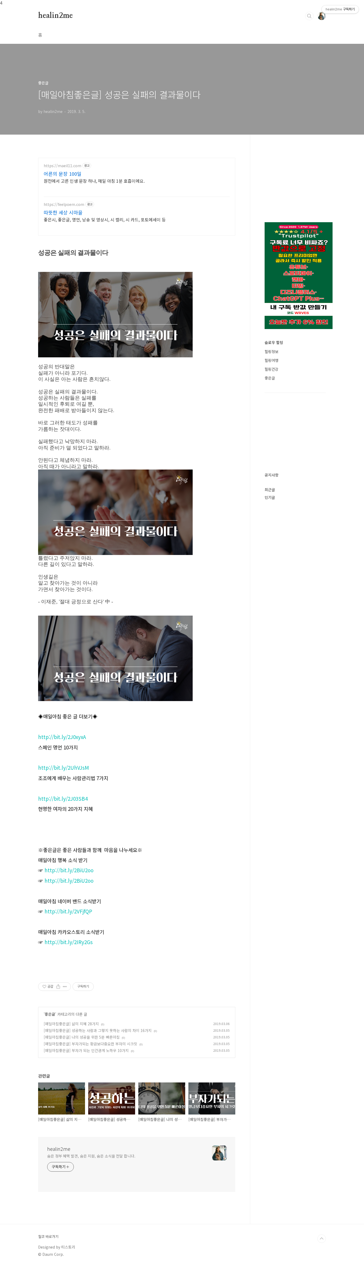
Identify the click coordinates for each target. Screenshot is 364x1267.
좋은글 (50, 1014)
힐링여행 (271, 360)
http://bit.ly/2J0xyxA (62, 736)
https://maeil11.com (62, 165)
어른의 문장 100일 (63, 173)
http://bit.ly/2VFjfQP (68, 911)
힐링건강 (271, 369)
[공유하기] (58, 987)
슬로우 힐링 (274, 342)
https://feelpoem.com (64, 204)
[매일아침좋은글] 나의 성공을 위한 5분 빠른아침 (82, 1037)
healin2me (55, 15)
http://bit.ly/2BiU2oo (69, 870)
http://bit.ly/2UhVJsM (63, 767)
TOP (321, 1238)
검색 (309, 16)
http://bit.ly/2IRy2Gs (69, 941)
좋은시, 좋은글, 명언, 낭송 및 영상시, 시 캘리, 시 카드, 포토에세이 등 (105, 219)
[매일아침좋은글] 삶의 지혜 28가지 (71, 1023)
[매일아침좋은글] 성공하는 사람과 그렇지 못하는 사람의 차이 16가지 (98, 1030)
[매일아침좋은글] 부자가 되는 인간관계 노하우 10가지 (86, 1050)
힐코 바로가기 (48, 1236)
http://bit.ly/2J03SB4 (63, 798)
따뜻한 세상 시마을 (63, 212)
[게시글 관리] (65, 987)
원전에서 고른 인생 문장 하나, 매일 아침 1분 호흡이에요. (94, 181)
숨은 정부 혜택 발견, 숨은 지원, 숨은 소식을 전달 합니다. (91, 1156)
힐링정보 (271, 351)
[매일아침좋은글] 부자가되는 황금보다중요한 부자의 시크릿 (90, 1043)
